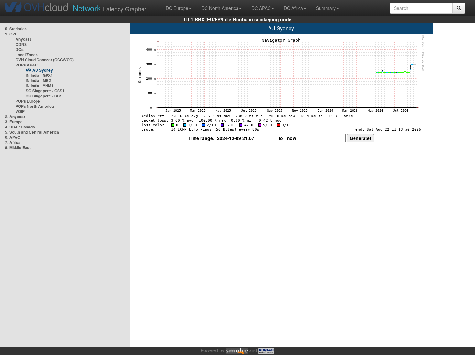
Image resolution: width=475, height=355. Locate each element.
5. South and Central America (32, 132)
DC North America (219, 8)
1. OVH (11, 34)
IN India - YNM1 (40, 85)
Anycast (23, 39)
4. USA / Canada (20, 127)
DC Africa (293, 8)
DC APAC (261, 8)
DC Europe (177, 8)
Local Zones (27, 54)
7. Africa (13, 142)
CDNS (21, 44)
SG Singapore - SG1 (44, 96)
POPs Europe (28, 101)
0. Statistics (16, 29)
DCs (20, 49)
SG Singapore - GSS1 (45, 91)
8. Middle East (18, 147)
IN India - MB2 (38, 80)
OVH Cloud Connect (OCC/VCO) (45, 60)
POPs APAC (27, 65)
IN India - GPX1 (39, 75)
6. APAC (12, 137)
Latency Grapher (109, 8)
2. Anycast (15, 116)
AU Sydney (42, 70)
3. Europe (14, 122)
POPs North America (35, 106)
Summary (326, 8)
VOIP (20, 111)
